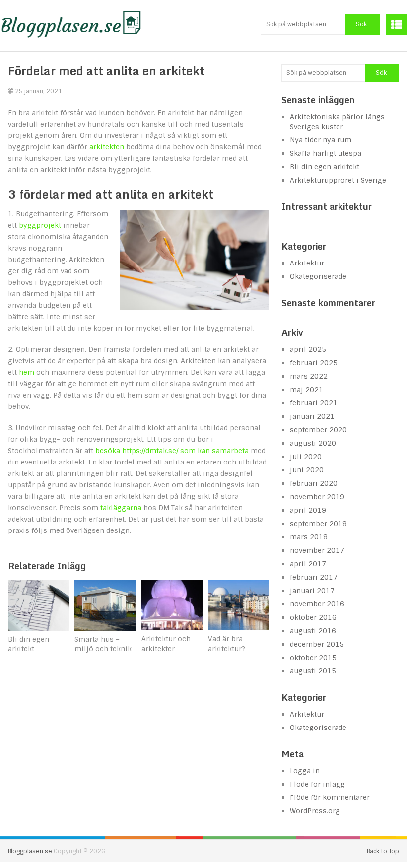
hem (26, 372)
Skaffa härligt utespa (325, 153)
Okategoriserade (318, 276)
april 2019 (308, 510)
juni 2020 (307, 469)
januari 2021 (312, 416)
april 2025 (308, 349)
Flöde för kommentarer (330, 797)
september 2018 (318, 523)
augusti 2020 (313, 443)
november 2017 (317, 550)
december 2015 (317, 644)
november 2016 (317, 603)
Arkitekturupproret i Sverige (338, 180)
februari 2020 (314, 483)
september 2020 (318, 429)
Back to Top (383, 851)
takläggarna (120, 507)
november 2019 (317, 496)
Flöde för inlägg (317, 784)
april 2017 (308, 563)
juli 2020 (306, 456)
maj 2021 (306, 389)
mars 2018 (309, 536)
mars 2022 (309, 376)
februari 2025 (314, 362)
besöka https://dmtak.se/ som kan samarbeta (172, 450)
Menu (396, 24)
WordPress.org (315, 810)
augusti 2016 (313, 630)
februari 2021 (314, 402)
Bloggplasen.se (30, 851)
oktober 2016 (313, 617)
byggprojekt (40, 225)
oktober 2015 (313, 657)
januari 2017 (312, 590)
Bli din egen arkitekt (324, 166)
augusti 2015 (313, 670)
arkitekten (106, 146)
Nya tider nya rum (320, 139)
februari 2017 (314, 577)
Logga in (305, 770)
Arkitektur (307, 263)
